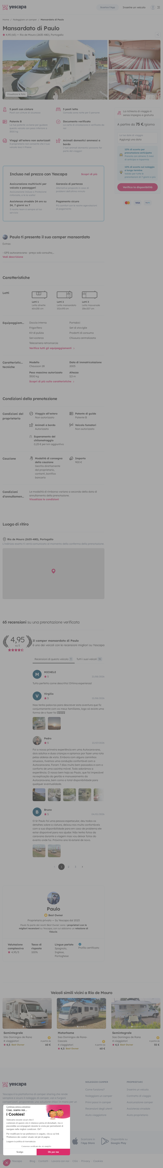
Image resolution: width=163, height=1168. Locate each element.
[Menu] (155, 7)
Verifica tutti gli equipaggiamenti (50, 348)
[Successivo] (48, 1013)
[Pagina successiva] (82, 867)
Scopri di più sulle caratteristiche (50, 381)
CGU (75, 1161)
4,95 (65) (11, 34)
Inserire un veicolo (134, 7)
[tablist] (68, 660)
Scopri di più (89, 174)
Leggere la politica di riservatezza (20, 1141)
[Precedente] (6, 1013)
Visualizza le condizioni (44, 499)
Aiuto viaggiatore (95, 1115)
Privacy (85, 1161)
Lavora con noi (60, 1161)
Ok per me (53, 1152)
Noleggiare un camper (98, 1095)
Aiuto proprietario (137, 1115)
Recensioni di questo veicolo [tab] (53, 659)
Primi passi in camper (98, 1102)
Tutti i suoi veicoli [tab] (89, 659)
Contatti (43, 1161)
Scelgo (19, 1152)
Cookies (98, 1161)
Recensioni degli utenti (98, 1108)
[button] (7, 1162)
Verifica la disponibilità (137, 187)
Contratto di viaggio (139, 1095)
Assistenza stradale (138, 1108)
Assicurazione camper (140, 1102)
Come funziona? (95, 1089)
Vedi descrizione (13, 256)
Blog (32, 1161)
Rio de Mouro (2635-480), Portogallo (42, 34)
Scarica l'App (107, 7)
